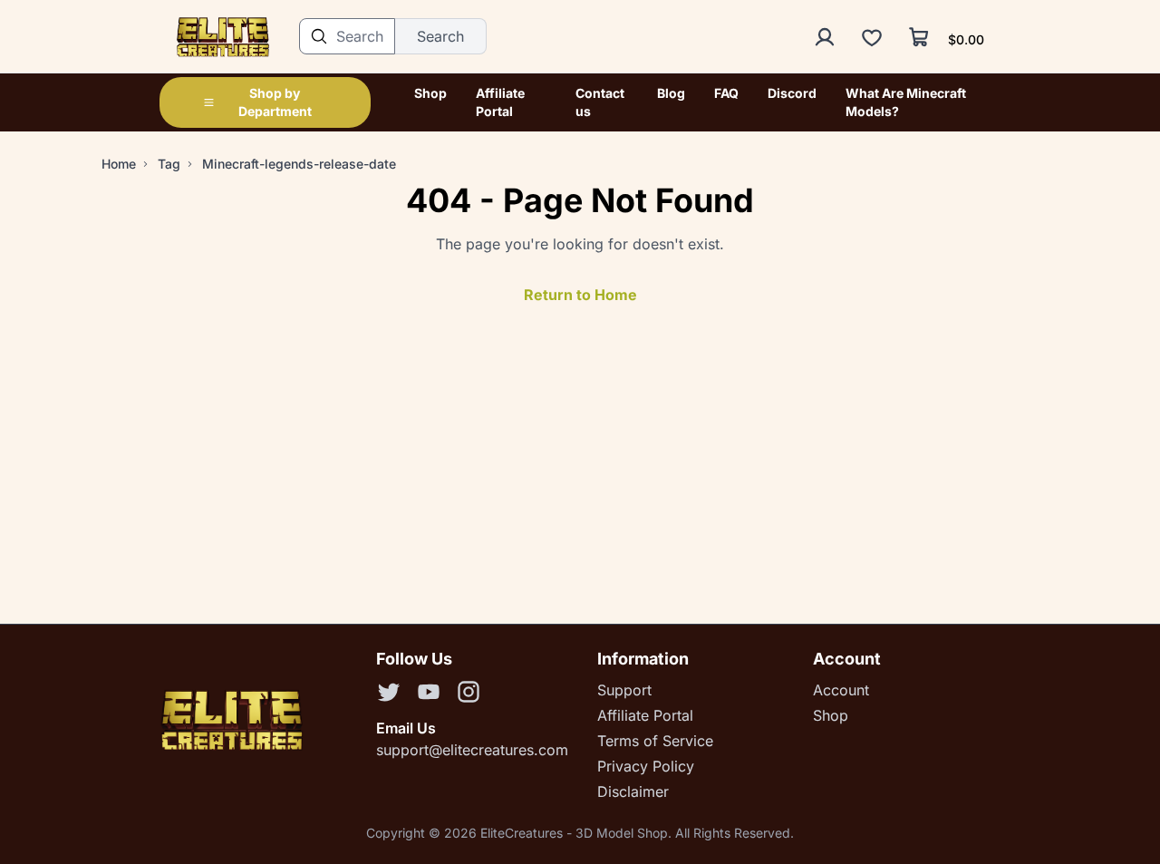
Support (624, 690)
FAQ (726, 93)
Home (119, 163)
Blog (671, 93)
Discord (792, 93)
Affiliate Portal (500, 102)
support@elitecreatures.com (472, 750)
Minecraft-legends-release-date (299, 163)
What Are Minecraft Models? (906, 102)
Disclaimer (633, 791)
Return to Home (580, 295)
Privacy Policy (645, 766)
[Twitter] (388, 694)
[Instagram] (468, 694)
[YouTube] (428, 694)
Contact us (599, 102)
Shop (430, 93)
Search (440, 36)
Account (841, 690)
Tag (169, 163)
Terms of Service (655, 741)
